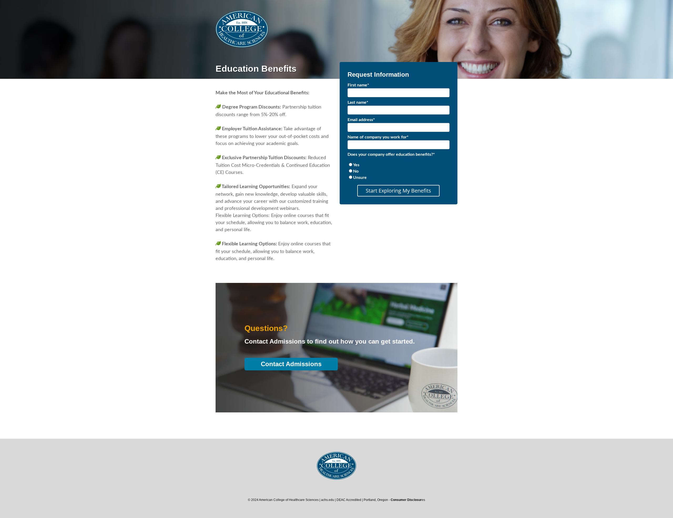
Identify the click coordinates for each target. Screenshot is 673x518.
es (408, 500)
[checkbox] (399, 171)
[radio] (399, 165)
